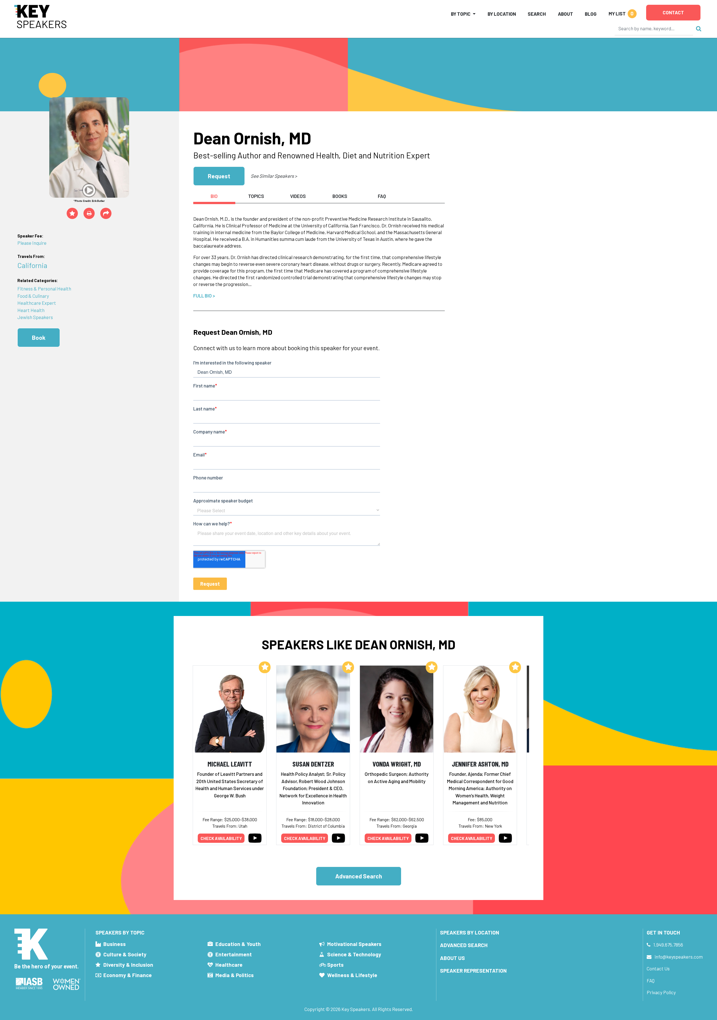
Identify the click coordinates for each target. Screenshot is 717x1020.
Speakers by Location (469, 932)
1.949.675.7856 (668, 944)
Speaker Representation (473, 970)
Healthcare (229, 964)
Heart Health (31, 310)
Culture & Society (124, 954)
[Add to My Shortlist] (72, 213)
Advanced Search (358, 876)
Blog (591, 14)
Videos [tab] (298, 196)
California (32, 265)
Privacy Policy (661, 992)
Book (38, 337)
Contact (673, 12)
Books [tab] (339, 196)
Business (114, 944)
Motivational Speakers (354, 944)
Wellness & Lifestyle (352, 975)
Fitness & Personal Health (44, 288)
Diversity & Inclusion (128, 964)
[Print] (89, 213)
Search (537, 14)
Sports (335, 964)
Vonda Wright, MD (397, 763)
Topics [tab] (256, 196)
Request (219, 175)
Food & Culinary (33, 296)
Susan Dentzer (313, 763)
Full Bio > (204, 295)
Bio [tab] (214, 196)
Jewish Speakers (35, 317)
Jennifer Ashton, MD (480, 763)
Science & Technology (354, 954)
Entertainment (233, 954)
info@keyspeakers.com (679, 956)
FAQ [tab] (382, 196)
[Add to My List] (265, 667)
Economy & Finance (127, 975)
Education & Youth (238, 944)
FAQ (651, 980)
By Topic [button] (461, 14)
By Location (502, 14)
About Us (452, 958)
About (565, 14)
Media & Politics (234, 975)
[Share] (105, 213)
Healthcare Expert (36, 303)
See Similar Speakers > (274, 176)
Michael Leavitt (230, 763)
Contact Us (658, 968)
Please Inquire (31, 243)
